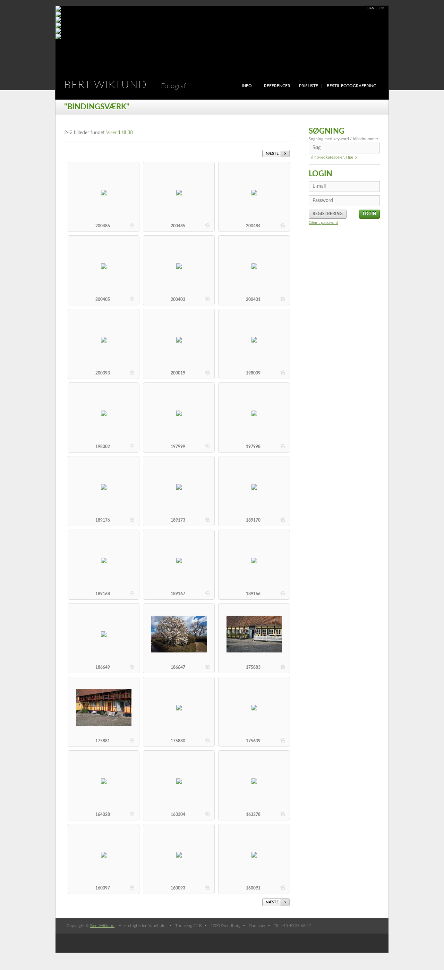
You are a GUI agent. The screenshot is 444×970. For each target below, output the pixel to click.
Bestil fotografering (351, 86)
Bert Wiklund (125, 85)
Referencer (277, 86)
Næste (272, 153)
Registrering (328, 214)
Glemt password (323, 222)
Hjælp (351, 157)
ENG (382, 8)
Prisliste (308, 86)
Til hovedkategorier (326, 157)
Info (247, 86)
